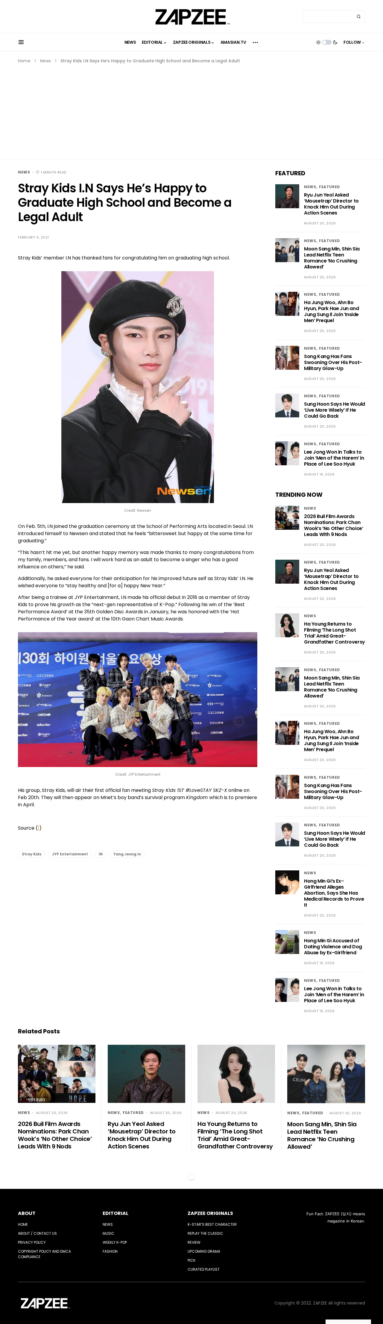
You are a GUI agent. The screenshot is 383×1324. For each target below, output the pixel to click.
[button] (21, 42)
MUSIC (108, 1233)
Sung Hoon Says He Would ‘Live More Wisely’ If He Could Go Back (334, 410)
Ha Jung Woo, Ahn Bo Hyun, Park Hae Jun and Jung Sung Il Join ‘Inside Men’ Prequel (331, 311)
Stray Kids (31, 854)
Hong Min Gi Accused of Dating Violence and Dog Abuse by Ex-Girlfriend (333, 946)
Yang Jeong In (127, 854)
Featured (329, 186)
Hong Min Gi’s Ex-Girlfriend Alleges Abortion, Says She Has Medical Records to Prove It (334, 893)
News (45, 61)
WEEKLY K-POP (115, 1242)
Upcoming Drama (204, 1251)
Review (194, 1242)
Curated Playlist (204, 1269)
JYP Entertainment (70, 854)
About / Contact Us (37, 1233)
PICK (191, 1260)
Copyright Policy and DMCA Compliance (44, 1254)
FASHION (110, 1251)
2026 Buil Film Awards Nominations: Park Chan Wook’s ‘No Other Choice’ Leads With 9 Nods (333, 525)
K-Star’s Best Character (212, 1224)
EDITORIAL (115, 1213)
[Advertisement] (191, 109)
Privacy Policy (32, 1242)
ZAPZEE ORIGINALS (210, 1213)
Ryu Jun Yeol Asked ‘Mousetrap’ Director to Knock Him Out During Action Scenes (331, 203)
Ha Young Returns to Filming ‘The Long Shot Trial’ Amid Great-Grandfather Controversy (334, 633)
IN (101, 854)
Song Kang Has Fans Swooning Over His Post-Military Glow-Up (333, 362)
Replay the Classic (205, 1233)
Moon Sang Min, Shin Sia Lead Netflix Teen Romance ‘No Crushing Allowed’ (332, 257)
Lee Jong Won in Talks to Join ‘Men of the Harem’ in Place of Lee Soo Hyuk (334, 458)
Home (24, 61)
